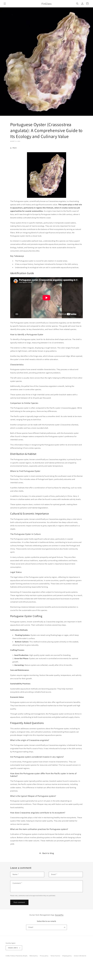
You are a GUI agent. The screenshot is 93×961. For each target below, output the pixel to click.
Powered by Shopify (21, 956)
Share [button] (14, 148)
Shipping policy (67, 956)
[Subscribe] (64, 927)
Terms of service (55, 956)
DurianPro (59, 915)
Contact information (80, 956)
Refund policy (34, 956)
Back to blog (48, 853)
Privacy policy (44, 956)
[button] (4, 3)
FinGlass (13, 956)
